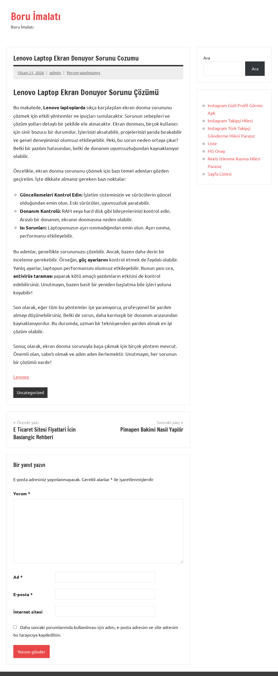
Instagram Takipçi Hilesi (230, 120)
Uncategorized (30, 392)
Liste (212, 143)
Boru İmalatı (36, 16)
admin (55, 72)
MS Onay (216, 151)
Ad (18, 577)
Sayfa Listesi (220, 173)
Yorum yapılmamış (83, 72)
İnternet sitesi (28, 612)
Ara (206, 57)
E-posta (23, 594)
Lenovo (21, 376)
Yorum (21, 493)
